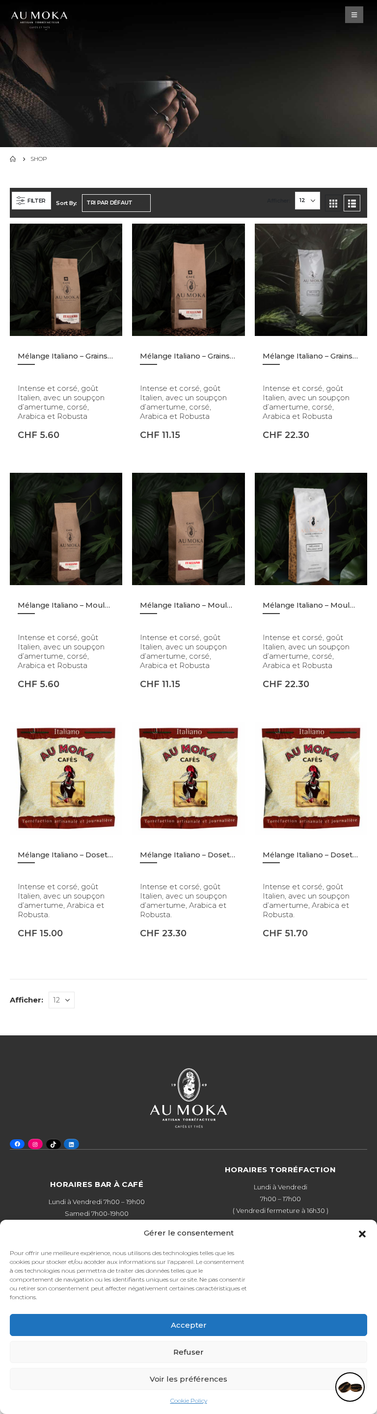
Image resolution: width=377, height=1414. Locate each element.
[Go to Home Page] (13, 159)
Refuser (188, 1352)
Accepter (189, 1325)
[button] (362, 1233)
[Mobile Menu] (354, 14)
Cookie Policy (188, 1400)
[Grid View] (333, 203)
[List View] (352, 203)
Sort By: (66, 203)
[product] (66, 280)
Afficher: (279, 200)
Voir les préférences (188, 1379)
